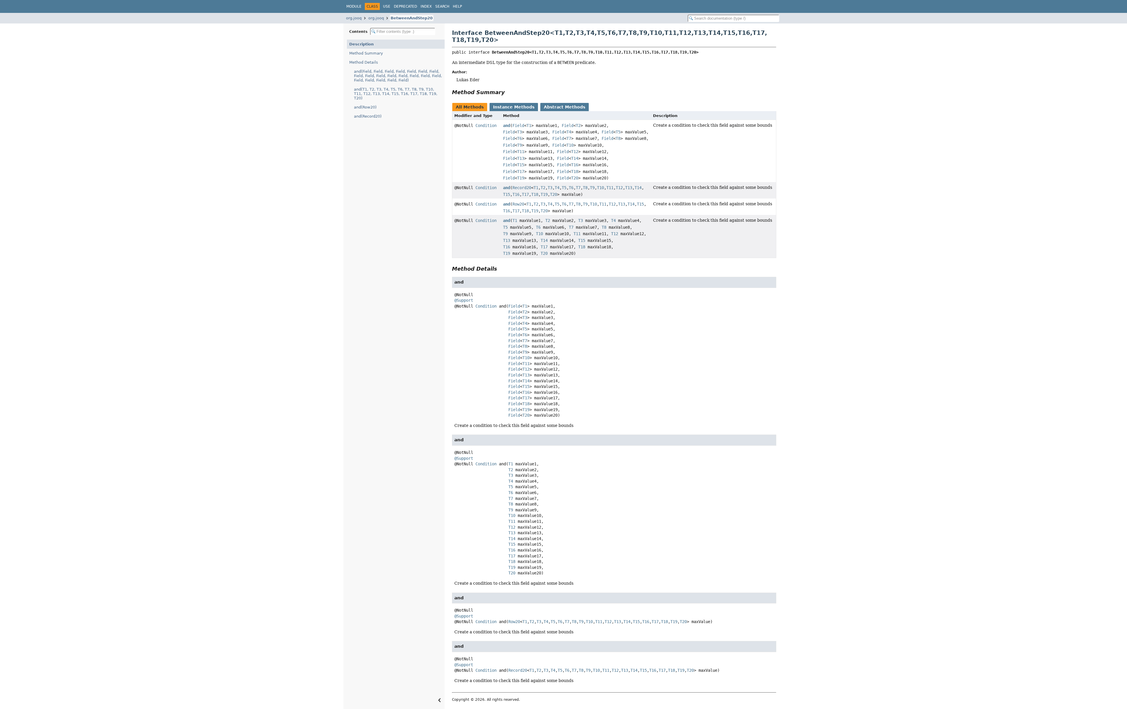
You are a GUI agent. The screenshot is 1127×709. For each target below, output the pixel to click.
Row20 (518, 204)
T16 (574, 164)
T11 (520, 151)
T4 (568, 132)
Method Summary (366, 53)
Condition (486, 125)
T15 (520, 164)
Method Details (363, 62)
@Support (463, 300)
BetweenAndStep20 (412, 18)
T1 (529, 125)
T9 (519, 145)
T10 (569, 145)
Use (386, 6)
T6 (519, 138)
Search (442, 6)
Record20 (521, 187)
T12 (574, 151)
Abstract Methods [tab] (564, 107)
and (506, 125)
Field (518, 125)
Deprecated (405, 6)
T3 (519, 132)
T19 (520, 178)
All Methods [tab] (470, 107)
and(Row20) (365, 107)
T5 (618, 132)
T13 (520, 158)
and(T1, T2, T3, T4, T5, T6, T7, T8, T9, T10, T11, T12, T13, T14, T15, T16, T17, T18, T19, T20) (395, 93)
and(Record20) (368, 116)
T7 (568, 138)
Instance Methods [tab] (513, 107)
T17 (520, 171)
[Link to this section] (509, 92)
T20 (574, 178)
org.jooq (354, 18)
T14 (574, 158)
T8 (618, 138)
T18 (574, 171)
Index (426, 6)
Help (457, 6)
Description (361, 44)
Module (354, 6)
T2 (578, 125)
